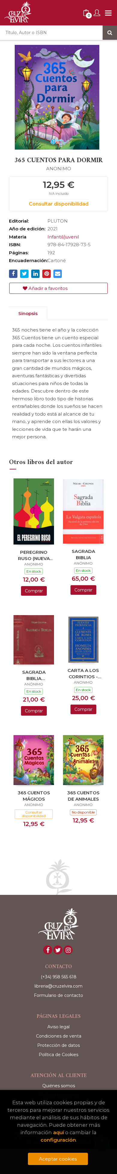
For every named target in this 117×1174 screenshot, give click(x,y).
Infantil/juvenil (63, 237)
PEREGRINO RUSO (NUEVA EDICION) (34, 555)
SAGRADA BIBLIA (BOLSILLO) (34, 675)
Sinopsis (28, 313)
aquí (58, 1132)
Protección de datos (58, 1045)
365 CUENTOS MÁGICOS (34, 796)
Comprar (34, 591)
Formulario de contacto (58, 995)
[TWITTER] (57, 949)
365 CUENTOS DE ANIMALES (83, 796)
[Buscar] (110, 32)
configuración (58, 1140)
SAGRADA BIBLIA (83, 554)
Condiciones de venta (58, 1036)
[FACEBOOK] (47, 949)
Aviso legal (58, 1026)
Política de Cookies (58, 1054)
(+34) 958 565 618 (58, 977)
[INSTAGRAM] (68, 949)
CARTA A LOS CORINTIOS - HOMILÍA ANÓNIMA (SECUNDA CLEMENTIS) (83, 673)
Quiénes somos (58, 1085)
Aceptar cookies (58, 1159)
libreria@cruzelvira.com (58, 986)
